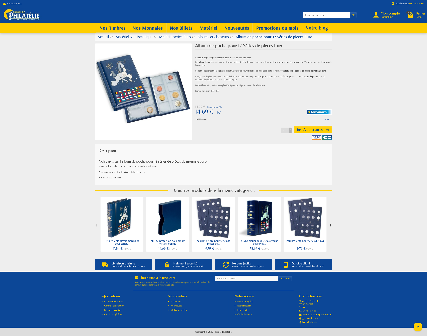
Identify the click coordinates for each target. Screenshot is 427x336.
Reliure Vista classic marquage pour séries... (122, 242)
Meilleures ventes (179, 309)
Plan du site (242, 309)
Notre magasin (244, 305)
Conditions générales (113, 314)
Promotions (176, 301)
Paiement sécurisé (112, 309)
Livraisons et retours (113, 301)
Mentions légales (245, 301)
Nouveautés (176, 305)
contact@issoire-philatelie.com (317, 314)
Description (107, 150)
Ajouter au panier (316, 129)
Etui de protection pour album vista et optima (167, 242)
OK (353, 15)
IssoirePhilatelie (309, 321)
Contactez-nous (14, 3)
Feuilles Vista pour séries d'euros (305, 240)
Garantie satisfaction (114, 305)
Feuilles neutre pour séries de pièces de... (213, 242)
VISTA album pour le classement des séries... (259, 242)
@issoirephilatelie (310, 318)
